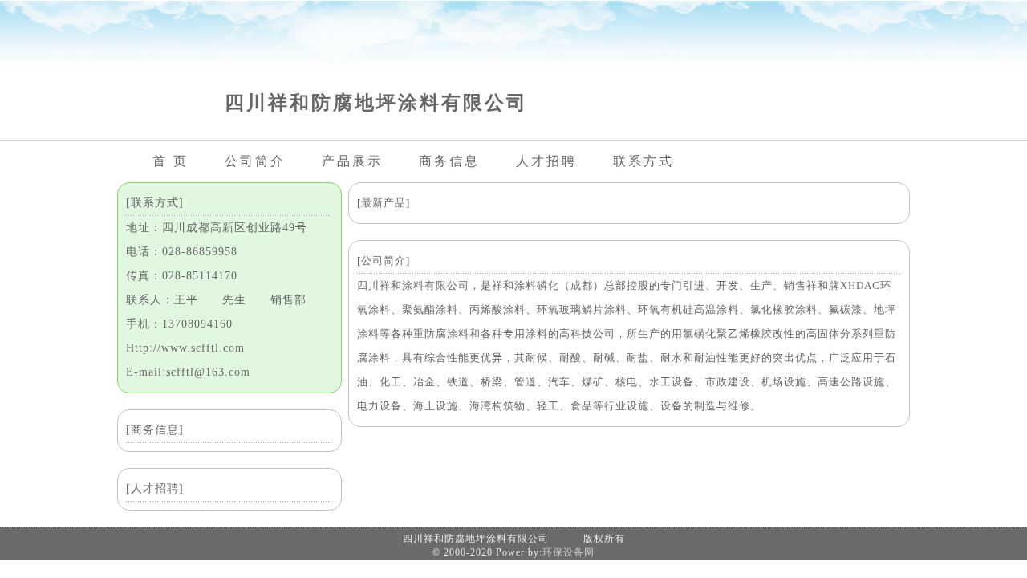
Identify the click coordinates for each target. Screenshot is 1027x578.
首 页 (170, 161)
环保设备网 (568, 552)
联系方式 (643, 161)
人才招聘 (546, 161)
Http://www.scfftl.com (185, 348)
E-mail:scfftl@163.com (188, 372)
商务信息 (449, 161)
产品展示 (352, 161)
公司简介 (255, 161)
